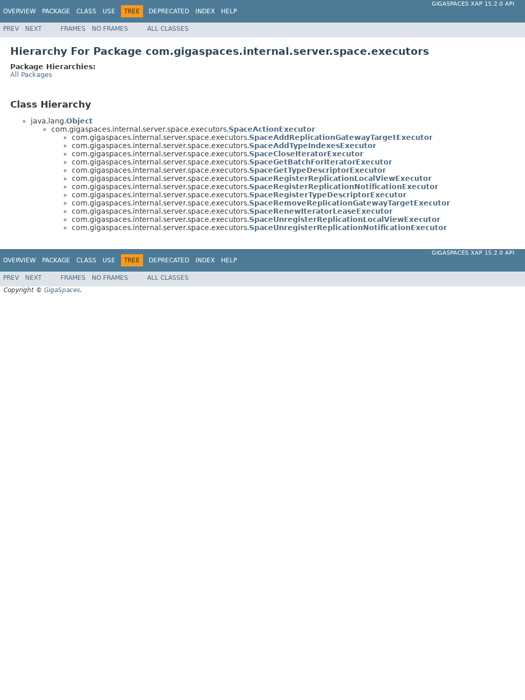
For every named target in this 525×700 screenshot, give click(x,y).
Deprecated (169, 11)
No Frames (110, 28)
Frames (73, 28)
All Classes (168, 28)
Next (33, 28)
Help (229, 11)
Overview (19, 11)
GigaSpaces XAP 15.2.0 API (473, 4)
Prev (11, 28)
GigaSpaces (62, 290)
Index (205, 11)
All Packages (31, 74)
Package (56, 11)
